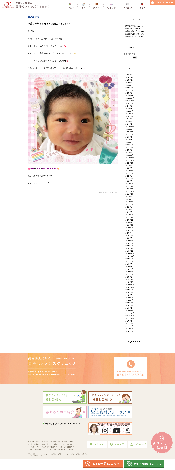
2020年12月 (130, 220)
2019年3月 (129, 274)
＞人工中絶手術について (48, 447)
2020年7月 (129, 233)
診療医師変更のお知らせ (134, 26)
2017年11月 (129, 316)
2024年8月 (129, 106)
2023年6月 (129, 142)
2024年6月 (129, 111)
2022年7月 (129, 171)
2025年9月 (129, 83)
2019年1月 (129, 279)
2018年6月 (129, 298)
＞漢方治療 (52, 449)
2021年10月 (130, 194)
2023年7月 (129, 140)
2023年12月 (130, 127)
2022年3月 (129, 181)
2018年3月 (129, 305)
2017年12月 (130, 313)
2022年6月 (129, 173)
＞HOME (31, 442)
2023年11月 (129, 129)
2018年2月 (129, 308)
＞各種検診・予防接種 (65, 449)
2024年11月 (129, 98)
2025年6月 (129, 90)
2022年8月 (129, 168)
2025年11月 (129, 80)
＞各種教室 (46, 444)
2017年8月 (129, 323)
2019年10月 (130, 256)
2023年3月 (129, 150)
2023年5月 (129, 145)
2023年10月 (130, 132)
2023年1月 (129, 155)
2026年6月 (129, 75)
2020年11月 (129, 223)
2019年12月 (130, 251)
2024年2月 (129, 121)
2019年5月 (129, 269)
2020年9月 (129, 228)
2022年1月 (129, 186)
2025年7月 (129, 88)
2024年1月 (129, 124)
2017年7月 (129, 326)
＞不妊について (33, 447)
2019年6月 (129, 267)
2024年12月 (130, 96)
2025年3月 (129, 93)
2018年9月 (129, 290)
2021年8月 (129, 199)
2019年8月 (129, 261)
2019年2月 (129, 277)
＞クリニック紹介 (42, 442)
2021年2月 (129, 215)
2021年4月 (129, 210)
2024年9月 (129, 103)
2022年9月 (129, 166)
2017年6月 (129, 329)
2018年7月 (129, 295)
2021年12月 (130, 189)
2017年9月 (129, 321)
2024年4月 (129, 116)
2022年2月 (129, 184)
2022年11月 (129, 160)
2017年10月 (130, 318)
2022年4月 (129, 178)
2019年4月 (129, 272)
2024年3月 (129, 119)
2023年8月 (129, 137)
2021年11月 (129, 191)
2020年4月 (129, 241)
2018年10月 (130, 287)
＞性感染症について (58, 444)
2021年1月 (129, 217)
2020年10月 (130, 225)
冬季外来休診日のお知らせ (135, 31)
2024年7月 (129, 108)
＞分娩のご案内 (67, 442)
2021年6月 (129, 204)
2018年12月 (130, 282)
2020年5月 (129, 238)
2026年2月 (129, 77)
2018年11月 (129, 285)
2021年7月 (129, 202)
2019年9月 (129, 259)
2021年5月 (129, 207)
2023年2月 (129, 153)
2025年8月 (129, 85)
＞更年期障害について (66, 447)
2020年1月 (129, 248)
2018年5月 (129, 300)
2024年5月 (129, 114)
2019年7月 (129, 264)
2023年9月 (129, 134)
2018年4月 (129, 303)
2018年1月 (129, 311)
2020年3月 (129, 243)
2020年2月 (129, 246)
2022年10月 (130, 163)
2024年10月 (130, 101)
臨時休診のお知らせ (132, 29)
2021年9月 (129, 197)
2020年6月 (129, 235)
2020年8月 (129, 230)
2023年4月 (129, 147)
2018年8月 (129, 292)
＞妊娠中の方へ (55, 442)
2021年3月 (129, 212)
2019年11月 (129, 254)
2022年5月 (129, 176)
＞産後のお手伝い (34, 444)
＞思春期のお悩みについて (37, 449)
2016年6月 (129, 331)
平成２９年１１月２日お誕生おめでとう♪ (49, 23)
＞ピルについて (72, 444)
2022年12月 (130, 158)
